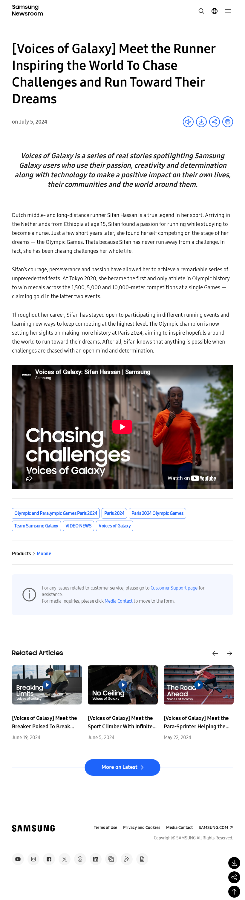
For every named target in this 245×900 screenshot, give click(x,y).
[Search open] (201, 11)
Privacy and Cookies (141, 827)
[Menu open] (227, 11)
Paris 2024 (114, 513)
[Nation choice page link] (214, 11)
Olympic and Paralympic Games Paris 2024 (55, 513)
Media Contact (119, 601)
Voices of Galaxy (115, 526)
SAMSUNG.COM (213, 827)
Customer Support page (174, 588)
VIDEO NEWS (78, 526)
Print (227, 121)
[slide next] (229, 653)
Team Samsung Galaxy (36, 526)
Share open (214, 121)
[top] (234, 892)
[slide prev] (215, 653)
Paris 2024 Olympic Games (157, 513)
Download (201, 121)
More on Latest (119, 767)
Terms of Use (105, 827)
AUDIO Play (188, 121)
